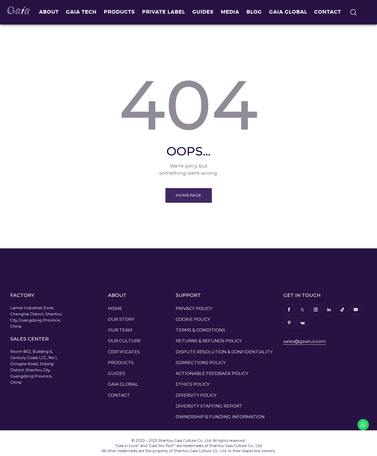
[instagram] (316, 309)
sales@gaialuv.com (304, 341)
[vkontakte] (302, 323)
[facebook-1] (289, 309)
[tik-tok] (342, 309)
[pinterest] (289, 323)
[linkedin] (329, 309)
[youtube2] (356, 309)
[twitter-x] (302, 309)
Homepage (189, 195)
